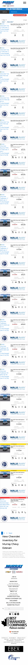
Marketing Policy (13, 605)
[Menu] (24, 3)
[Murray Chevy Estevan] (8, 4)
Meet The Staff (13, 593)
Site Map (6, 639)
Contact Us (4, 637)
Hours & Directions (13, 594)
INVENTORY (13, 581)
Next (10, 533)
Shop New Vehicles (13, 583)
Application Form (13, 590)
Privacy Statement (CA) (13, 598)
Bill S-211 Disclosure (13, 603)
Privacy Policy (21, 637)
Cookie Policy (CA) (13, 596)
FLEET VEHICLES (13, 586)
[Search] (3, 608)
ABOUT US (13, 591)
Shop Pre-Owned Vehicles (13, 585)
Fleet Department (13, 588)
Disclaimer (13, 600)
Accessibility (12, 637)
